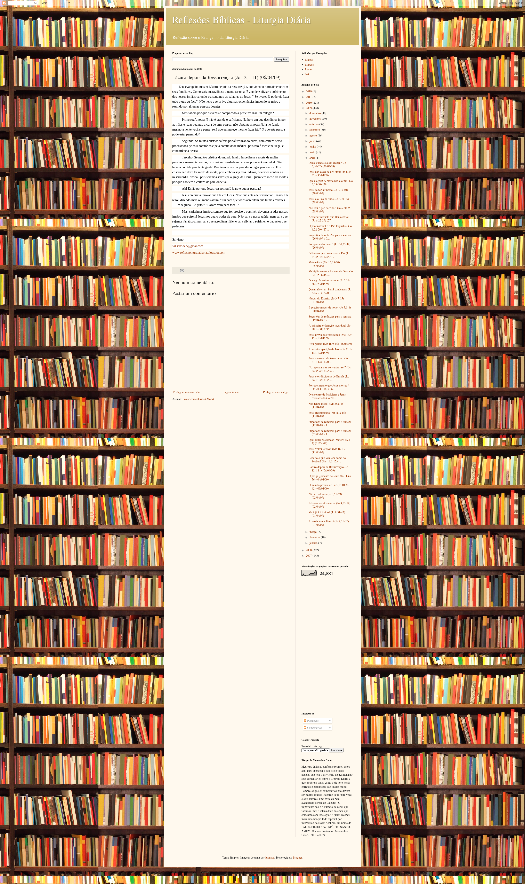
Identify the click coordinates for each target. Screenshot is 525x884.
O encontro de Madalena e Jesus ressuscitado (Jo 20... (327, 396)
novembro (315, 118)
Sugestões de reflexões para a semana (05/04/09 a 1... (330, 432)
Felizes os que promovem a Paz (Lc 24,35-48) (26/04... (329, 255)
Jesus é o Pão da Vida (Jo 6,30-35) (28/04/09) (329, 200)
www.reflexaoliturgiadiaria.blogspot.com (198, 252)
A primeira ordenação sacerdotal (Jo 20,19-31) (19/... (329, 327)
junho (313, 146)
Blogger (297, 857)
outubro (314, 124)
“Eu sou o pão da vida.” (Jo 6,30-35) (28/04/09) (330, 209)
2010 (309, 102)
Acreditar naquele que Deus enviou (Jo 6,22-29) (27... (329, 218)
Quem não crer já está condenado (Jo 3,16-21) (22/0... (330, 291)
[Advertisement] (327, 644)
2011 (309, 97)
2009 (309, 108)
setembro (315, 130)
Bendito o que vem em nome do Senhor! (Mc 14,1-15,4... (327, 459)
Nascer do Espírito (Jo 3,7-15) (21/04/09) (326, 300)
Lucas (308, 69)
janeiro (313, 543)
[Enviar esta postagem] (182, 270)
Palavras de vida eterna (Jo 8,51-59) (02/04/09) (329, 505)
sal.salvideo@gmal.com (187, 246)
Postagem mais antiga (275, 392)
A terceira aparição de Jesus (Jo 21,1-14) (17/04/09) (330, 351)
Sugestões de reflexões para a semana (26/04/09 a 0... (330, 237)
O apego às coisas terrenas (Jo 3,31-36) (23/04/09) (329, 282)
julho (312, 141)
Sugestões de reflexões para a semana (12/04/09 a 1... (330, 423)
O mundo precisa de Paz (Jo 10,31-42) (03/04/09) (329, 486)
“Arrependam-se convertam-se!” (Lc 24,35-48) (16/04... (330, 369)
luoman (269, 857)
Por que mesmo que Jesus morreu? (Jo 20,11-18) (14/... (329, 387)
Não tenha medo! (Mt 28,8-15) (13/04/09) (327, 405)
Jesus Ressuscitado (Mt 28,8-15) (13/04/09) (327, 414)
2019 (309, 91)
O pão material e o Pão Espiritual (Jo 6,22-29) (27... (330, 227)
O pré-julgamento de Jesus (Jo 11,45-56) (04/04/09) (330, 477)
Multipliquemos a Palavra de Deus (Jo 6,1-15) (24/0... (331, 273)
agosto (313, 135)
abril (312, 158)
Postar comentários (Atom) (198, 399)
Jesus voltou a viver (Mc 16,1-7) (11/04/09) (327, 450)
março (313, 532)
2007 (309, 555)
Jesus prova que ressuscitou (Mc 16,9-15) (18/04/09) (331, 336)
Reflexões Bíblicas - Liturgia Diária (241, 19)
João (307, 74)
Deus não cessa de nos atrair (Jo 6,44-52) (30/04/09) (330, 173)
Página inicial (231, 392)
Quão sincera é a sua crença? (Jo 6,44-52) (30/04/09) (327, 164)
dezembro (315, 113)
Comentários (314, 728)
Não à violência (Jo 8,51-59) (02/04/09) (325, 495)
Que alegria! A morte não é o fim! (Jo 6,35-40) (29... (331, 182)
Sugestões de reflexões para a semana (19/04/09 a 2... (330, 318)
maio (312, 152)
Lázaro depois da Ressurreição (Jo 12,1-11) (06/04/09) (328, 468)
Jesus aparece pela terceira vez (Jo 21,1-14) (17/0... (328, 360)
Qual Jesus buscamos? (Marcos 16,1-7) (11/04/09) (330, 441)
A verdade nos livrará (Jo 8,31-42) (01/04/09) (329, 523)
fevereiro (315, 537)
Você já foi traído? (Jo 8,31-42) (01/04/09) (327, 514)
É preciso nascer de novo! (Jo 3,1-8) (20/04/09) (330, 309)
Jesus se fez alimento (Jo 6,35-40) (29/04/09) (328, 191)
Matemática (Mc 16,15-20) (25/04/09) (324, 264)
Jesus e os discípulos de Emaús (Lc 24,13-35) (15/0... (329, 378)
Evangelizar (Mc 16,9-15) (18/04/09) (330, 344)
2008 (309, 550)
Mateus (309, 60)
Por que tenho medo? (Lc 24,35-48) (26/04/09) (329, 246)
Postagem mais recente (186, 392)
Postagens (312, 720)
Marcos (309, 65)
